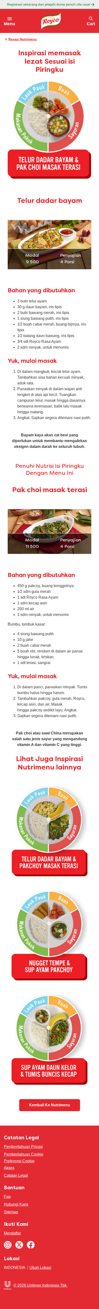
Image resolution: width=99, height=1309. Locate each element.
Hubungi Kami (16, 1204)
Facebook (31, 1245)
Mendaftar (12, 1233)
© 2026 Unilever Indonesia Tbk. (40, 1285)
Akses (9, 1168)
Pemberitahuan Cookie (23, 1154)
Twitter (19, 1245)
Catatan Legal (16, 1175)
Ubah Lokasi (40, 1267)
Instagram (8, 1245)
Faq (7, 1197)
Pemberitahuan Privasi (23, 1147)
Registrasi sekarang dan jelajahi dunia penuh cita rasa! (48, 4)
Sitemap (11, 1212)
